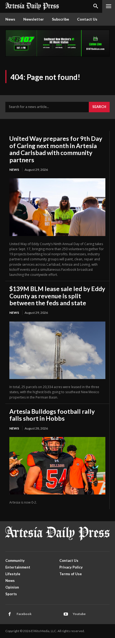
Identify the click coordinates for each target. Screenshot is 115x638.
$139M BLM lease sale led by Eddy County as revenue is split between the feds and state (57, 296)
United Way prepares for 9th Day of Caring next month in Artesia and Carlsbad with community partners (55, 149)
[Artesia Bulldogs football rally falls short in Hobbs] (57, 465)
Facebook (24, 614)
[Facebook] (9, 614)
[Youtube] (66, 614)
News (14, 170)
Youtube (79, 614)
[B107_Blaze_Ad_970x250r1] (57, 55)
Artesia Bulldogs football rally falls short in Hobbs (52, 415)
